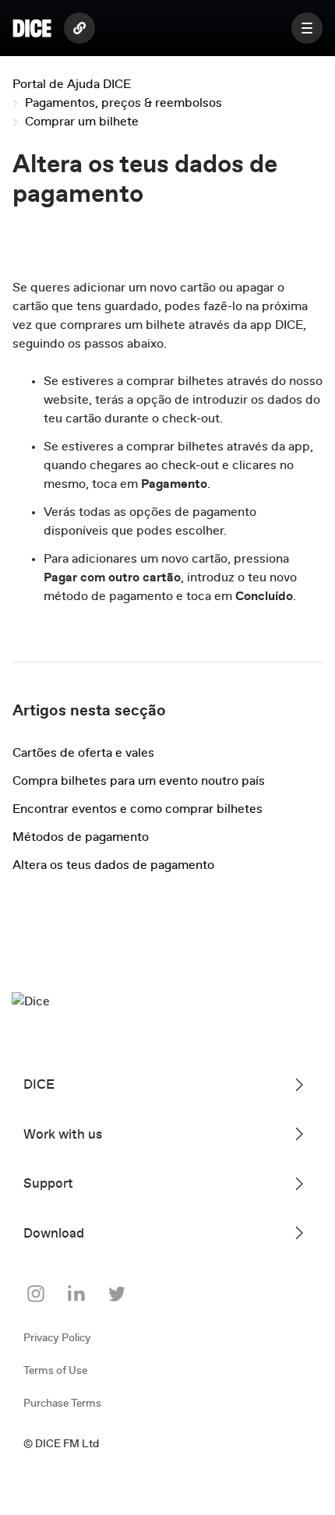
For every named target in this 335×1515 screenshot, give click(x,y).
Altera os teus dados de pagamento (113, 865)
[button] (307, 28)
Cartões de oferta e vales (83, 753)
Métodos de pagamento (80, 837)
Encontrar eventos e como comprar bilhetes (137, 809)
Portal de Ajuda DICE (71, 84)
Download (53, 1233)
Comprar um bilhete (82, 121)
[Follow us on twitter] (116, 1293)
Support (48, 1183)
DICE (39, 1084)
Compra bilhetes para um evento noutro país (138, 781)
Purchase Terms (62, 1403)
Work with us (62, 1134)
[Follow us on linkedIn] (76, 1293)
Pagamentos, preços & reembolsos (123, 103)
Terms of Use (55, 1370)
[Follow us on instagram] (35, 1293)
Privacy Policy (57, 1338)
